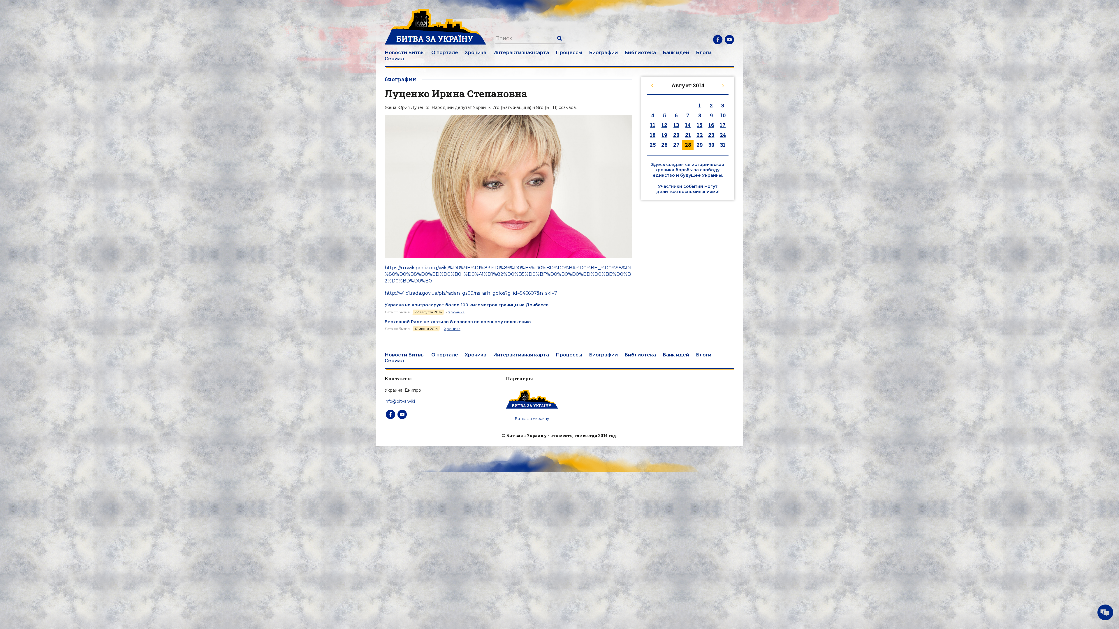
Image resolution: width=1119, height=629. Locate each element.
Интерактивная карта (521, 52)
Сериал (394, 58)
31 (723, 144)
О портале (444, 52)
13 (676, 124)
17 (723, 124)
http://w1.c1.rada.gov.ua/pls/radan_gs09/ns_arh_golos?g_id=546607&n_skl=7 (471, 293)
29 (699, 144)
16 (711, 124)
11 (652, 124)
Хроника (475, 52)
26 (664, 144)
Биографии (603, 52)
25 (653, 144)
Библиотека (640, 52)
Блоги (703, 52)
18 (652, 134)
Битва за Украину (532, 418)
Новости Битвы (405, 52)
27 (676, 144)
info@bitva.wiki (400, 401)
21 (688, 134)
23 (711, 134)
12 (664, 124)
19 (664, 134)
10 (723, 115)
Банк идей (676, 52)
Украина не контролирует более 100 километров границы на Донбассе (467, 305)
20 (676, 134)
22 (699, 134)
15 (699, 124)
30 (711, 144)
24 (723, 134)
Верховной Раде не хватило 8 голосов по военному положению (458, 321)
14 (688, 124)
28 (688, 144)
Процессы (569, 52)
